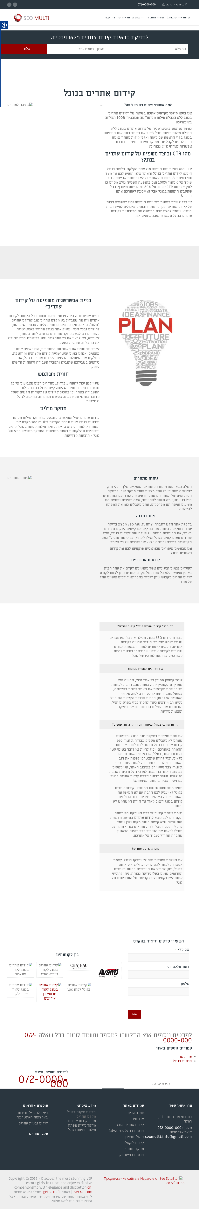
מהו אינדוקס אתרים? (145, 849)
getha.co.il (51, 1192)
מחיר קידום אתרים (82, 1121)
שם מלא (182, 949)
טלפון (185, 984)
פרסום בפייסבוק (131, 1155)
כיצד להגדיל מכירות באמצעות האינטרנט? (32, 1115)
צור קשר (110, 17)
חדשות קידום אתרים (131, 17)
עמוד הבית (135, 1112)
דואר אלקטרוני (178, 966)
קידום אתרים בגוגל (178, 17)
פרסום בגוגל (182, 1061)
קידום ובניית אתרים (33, 1123)
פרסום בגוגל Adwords (126, 1131)
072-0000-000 (43, 1082)
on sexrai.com (83, 1189)
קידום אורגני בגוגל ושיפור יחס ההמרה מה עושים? (145, 724)
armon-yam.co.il (177, 4)
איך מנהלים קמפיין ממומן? (145, 669)
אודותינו (137, 1119)
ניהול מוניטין (134, 1137)
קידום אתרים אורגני (129, 1125)
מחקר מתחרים (133, 1149)
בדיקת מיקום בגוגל (81, 1112)
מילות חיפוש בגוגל (82, 1130)
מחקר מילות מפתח (82, 1125)
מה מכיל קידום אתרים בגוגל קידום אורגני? (145, 626)
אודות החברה (155, 17)
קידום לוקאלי (134, 1143)
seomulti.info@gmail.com (168, 1136)
